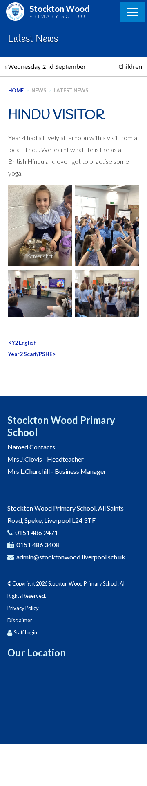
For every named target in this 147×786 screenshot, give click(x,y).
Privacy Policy (23, 608)
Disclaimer (19, 620)
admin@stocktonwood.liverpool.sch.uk (70, 557)
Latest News (71, 91)
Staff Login (25, 632)
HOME (16, 91)
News (38, 91)
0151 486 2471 (36, 532)
